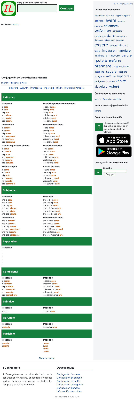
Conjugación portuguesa (70, 384)
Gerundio (69, 88)
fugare (97, 51)
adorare (110, 15)
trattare (110, 81)
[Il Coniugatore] (8, 9)
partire (127, 55)
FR (117, 4)
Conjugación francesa (68, 374)
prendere (103, 66)
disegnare (109, 40)
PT (127, 4)
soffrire (110, 76)
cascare (98, 26)
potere (101, 60)
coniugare (117, 31)
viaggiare (101, 86)
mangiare (124, 50)
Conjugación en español (69, 377)
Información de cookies (69, 391)
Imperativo (49, 88)
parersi (16, 24)
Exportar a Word (19, 83)
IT (114, 4)
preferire (115, 60)
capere (121, 21)
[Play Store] (114, 156)
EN (121, 4)
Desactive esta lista (112, 99)
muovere (114, 55)
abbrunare (99, 15)
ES (124, 4)
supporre (123, 76)
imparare (108, 50)
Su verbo (107, 168)
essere (101, 44)
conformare (103, 30)
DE (131, 4)
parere (98, 99)
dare (111, 35)
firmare (123, 45)
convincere (100, 36)
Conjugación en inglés (68, 381)
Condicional (36, 88)
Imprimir (5, 83)
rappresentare (121, 66)
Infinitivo (59, 88)
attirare (99, 20)
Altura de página (46, 358)
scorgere (99, 76)
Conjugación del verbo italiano (32, 2)
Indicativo (13, 88)
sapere (111, 71)
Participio (79, 88)
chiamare (111, 26)
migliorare (101, 55)
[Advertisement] (46, 51)
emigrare (120, 40)
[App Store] (114, 145)
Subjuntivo (25, 88)
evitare (113, 45)
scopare (122, 71)
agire (118, 15)
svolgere (99, 81)
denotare (121, 36)
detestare (99, 40)
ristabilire (99, 71)
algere (126, 15)
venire (121, 81)
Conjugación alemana (68, 387)
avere (110, 20)
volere (114, 86)
